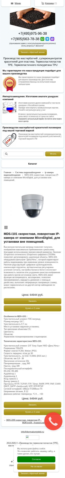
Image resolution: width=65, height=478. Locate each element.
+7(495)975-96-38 (32, 33)
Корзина (49, 3)
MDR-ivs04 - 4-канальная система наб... (40, 422)
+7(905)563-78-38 (25, 39)
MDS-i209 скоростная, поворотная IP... (24, 420)
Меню (18, 3)
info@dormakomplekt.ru (32, 432)
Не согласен (36, 466)
